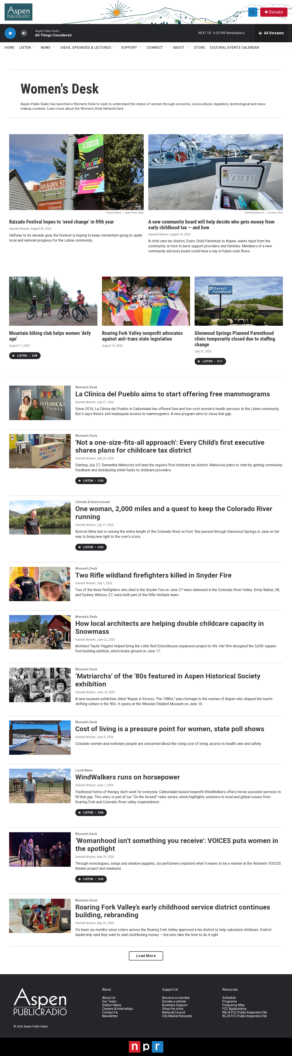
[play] (10, 33)
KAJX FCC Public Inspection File (244, 1012)
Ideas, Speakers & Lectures (85, 47)
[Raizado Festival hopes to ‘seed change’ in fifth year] (76, 172)
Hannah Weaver (19, 228)
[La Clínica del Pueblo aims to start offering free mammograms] (40, 403)
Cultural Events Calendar (234, 47)
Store (199, 47)
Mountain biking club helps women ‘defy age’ (50, 336)
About (178, 47)
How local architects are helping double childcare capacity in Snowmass (169, 627)
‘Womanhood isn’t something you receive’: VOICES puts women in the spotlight (176, 845)
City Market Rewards (177, 1016)
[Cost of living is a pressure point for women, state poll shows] (40, 737)
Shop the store (172, 1009)
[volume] (24, 33)
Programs (229, 1001)
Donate (276, 12)
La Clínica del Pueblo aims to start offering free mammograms (172, 394)
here (120, 109)
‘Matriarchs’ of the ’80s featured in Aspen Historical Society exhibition (167, 680)
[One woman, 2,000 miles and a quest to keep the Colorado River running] (40, 517)
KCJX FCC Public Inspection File (244, 1016)
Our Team (109, 1001)
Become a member (176, 998)
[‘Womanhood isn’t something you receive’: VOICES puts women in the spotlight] (40, 849)
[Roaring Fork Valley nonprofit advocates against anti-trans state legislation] (146, 301)
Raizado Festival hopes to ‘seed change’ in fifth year (61, 222)
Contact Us (110, 1012)
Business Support (175, 1005)
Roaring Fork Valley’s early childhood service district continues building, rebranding (172, 911)
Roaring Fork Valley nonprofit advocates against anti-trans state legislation (142, 336)
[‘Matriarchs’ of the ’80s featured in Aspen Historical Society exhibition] (40, 685)
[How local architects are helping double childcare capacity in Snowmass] (40, 632)
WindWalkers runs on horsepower (127, 777)
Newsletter (110, 1016)
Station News (111, 1005)
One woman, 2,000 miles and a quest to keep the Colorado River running (173, 513)
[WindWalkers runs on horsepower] (40, 786)
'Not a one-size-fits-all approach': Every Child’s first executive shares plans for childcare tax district (169, 446)
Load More (146, 956)
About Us (108, 998)
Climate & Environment (92, 502)
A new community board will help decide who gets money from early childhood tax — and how (211, 224)
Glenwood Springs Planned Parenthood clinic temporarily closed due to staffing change (235, 338)
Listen (25, 47)
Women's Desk (86, 387)
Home (10, 47)
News (46, 47)
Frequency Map (233, 1005)
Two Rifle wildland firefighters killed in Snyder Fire (153, 575)
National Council (173, 1012)
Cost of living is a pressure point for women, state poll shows (169, 729)
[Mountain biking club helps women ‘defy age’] (53, 301)
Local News (84, 770)
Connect (155, 47)
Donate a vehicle (174, 1001)
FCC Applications (234, 1009)
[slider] (31, 33)
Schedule (229, 998)
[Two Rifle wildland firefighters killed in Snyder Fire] (40, 584)
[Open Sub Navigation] (34, 47)
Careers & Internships (117, 1009)
